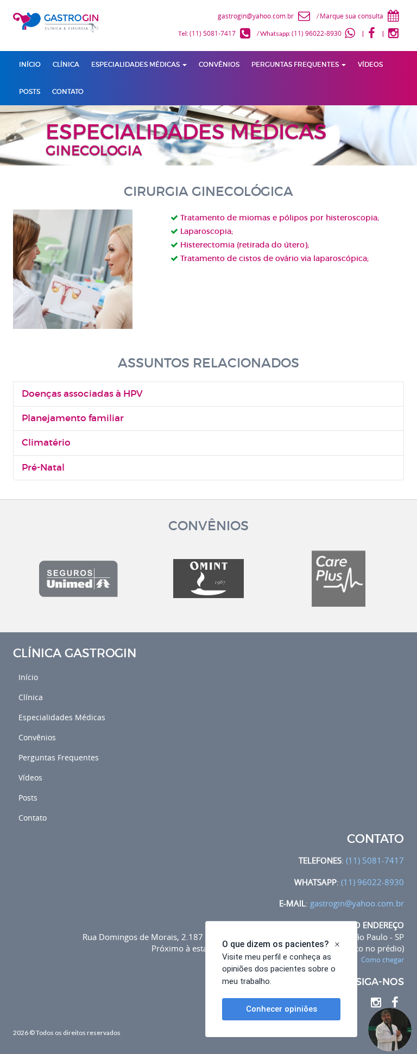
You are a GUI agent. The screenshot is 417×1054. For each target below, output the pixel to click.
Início (28, 677)
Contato (32, 817)
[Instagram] (394, 33)
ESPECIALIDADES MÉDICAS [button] (136, 64)
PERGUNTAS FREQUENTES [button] (295, 64)
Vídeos (30, 777)
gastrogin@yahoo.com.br (256, 15)
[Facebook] (373, 33)
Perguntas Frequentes (58, 757)
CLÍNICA (66, 64)
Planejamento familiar (73, 418)
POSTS (29, 91)
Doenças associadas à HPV (82, 393)
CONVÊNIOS (219, 64)
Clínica (30, 697)
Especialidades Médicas (61, 717)
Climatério (46, 442)
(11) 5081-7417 (212, 33)
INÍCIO (30, 64)
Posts (27, 797)
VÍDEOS (370, 64)
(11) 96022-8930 (317, 33)
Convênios (37, 737)
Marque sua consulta (351, 15)
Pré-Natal (43, 467)
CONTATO (68, 91)
